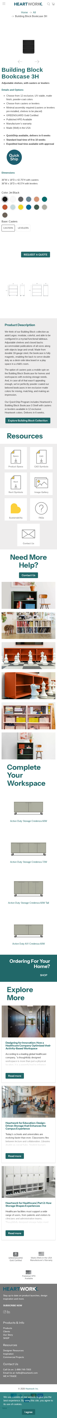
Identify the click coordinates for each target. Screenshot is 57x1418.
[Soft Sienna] (36, 199)
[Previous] (20, 61)
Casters (8, 228)
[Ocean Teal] (44, 199)
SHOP (43, 975)
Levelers (23, 228)
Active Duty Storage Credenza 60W (28, 821)
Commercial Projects (13, 1357)
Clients (6, 1331)
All (34, 12)
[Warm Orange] (5, 207)
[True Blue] (28, 207)
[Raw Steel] (5, 215)
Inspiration (8, 1354)
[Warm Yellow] (20, 207)
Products (7, 1328)
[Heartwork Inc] (28, 4)
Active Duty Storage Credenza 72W (28, 862)
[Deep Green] (36, 207)
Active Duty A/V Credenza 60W (28, 943)
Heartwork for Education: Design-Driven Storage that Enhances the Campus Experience (26, 1125)
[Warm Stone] (44, 207)
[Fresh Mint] (13, 207)
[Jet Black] (5, 199)
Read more (14, 1075)
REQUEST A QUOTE (35, 254)
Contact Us (28, 575)
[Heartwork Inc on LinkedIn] (8, 1312)
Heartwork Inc (31, 1389)
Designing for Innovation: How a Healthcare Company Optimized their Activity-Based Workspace (28, 1045)
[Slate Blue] (28, 199)
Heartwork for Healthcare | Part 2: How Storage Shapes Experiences (28, 1204)
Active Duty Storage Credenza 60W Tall (28, 902)
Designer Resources (13, 1350)
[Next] (37, 61)
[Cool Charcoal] (20, 199)
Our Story (8, 1335)
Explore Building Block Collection (28, 420)
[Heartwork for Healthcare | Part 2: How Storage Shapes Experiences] (28, 1182)
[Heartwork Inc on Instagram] (4, 1312)
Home (24, 12)
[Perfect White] (13, 199)
